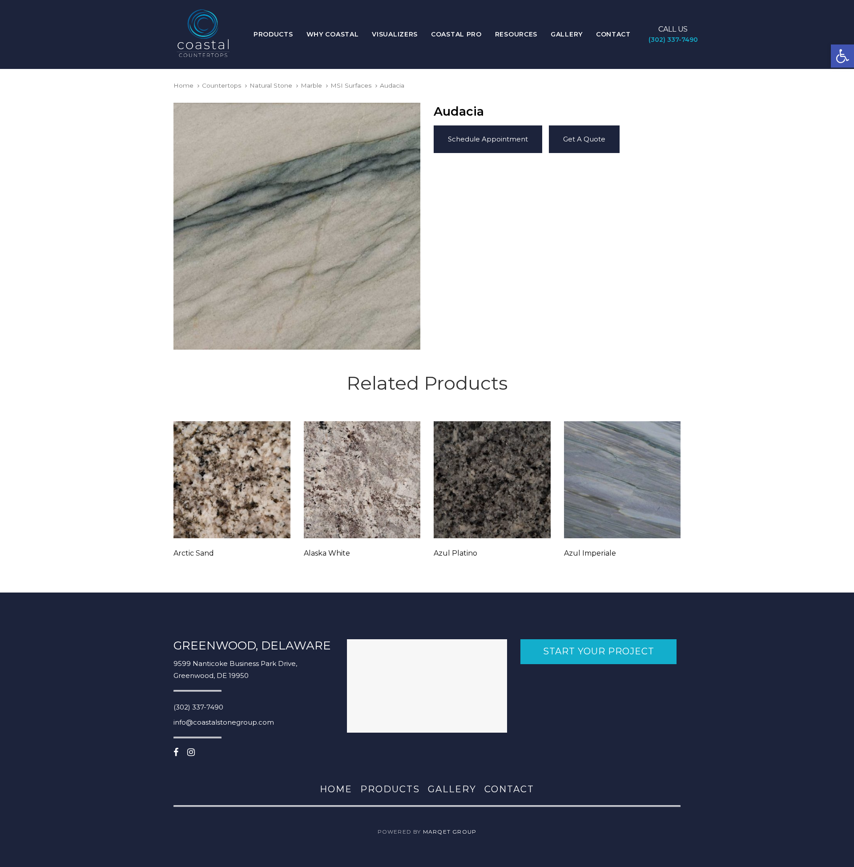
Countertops (222, 85)
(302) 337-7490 (198, 707)
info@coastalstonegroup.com (223, 722)
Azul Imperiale (590, 553)
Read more (232, 525)
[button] (842, 56)
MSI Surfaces (351, 85)
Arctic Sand (193, 553)
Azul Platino (455, 553)
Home (183, 85)
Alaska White (327, 553)
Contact (509, 789)
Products (390, 789)
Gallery (452, 789)
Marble (311, 85)
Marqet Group (449, 831)
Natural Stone (271, 85)
